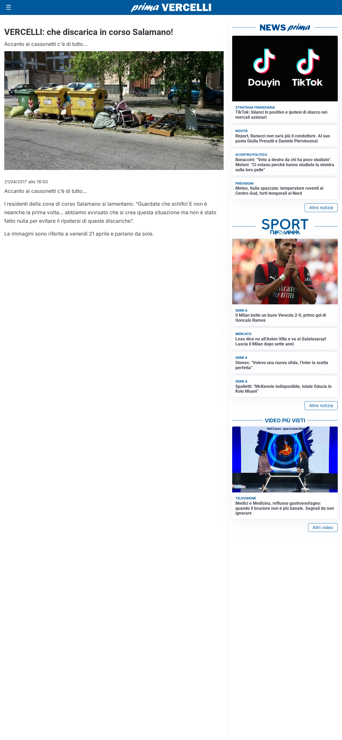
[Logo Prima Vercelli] (171, 7)
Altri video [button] (323, 527)
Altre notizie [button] (321, 207)
